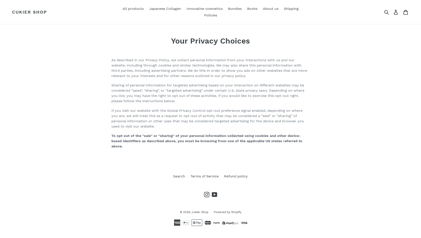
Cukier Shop (29, 12)
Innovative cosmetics (205, 9)
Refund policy (236, 176)
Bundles (235, 9)
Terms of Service (205, 176)
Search (179, 176)
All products (133, 9)
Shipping (291, 9)
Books (252, 9)
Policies (210, 15)
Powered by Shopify (227, 212)
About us (270, 9)
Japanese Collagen (165, 9)
